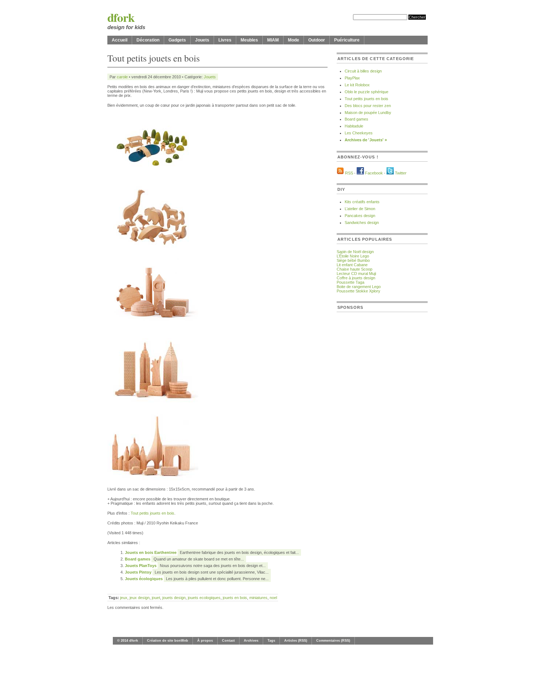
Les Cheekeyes (359, 133)
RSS (349, 173)
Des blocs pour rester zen (368, 105)
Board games (138, 559)
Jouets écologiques (144, 578)
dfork (121, 17)
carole (122, 77)
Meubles (249, 40)
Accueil (119, 40)
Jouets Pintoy (138, 572)
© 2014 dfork (127, 640)
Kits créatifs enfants (362, 202)
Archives (251, 640)
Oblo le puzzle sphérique (366, 92)
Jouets (202, 40)
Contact (228, 640)
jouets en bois (235, 597)
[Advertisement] (366, 427)
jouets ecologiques (204, 597)
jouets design (174, 597)
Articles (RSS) (295, 640)
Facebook (374, 173)
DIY (341, 189)
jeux (123, 597)
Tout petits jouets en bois (152, 513)
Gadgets (177, 40)
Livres (224, 40)
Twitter (401, 173)
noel (273, 597)
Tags (271, 640)
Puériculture (347, 40)
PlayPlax (352, 78)
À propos (205, 640)
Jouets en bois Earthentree (151, 552)
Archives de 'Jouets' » (366, 140)
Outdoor (316, 40)
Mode (293, 40)
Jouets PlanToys (141, 565)
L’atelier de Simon (360, 208)
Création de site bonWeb (167, 640)
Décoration (147, 40)
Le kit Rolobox (357, 85)
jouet (156, 597)
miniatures (258, 597)
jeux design (140, 597)
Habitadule (354, 126)
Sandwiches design (362, 222)
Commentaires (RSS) (333, 640)
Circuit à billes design (363, 71)
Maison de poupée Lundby (368, 112)
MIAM (273, 40)
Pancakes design (360, 215)
